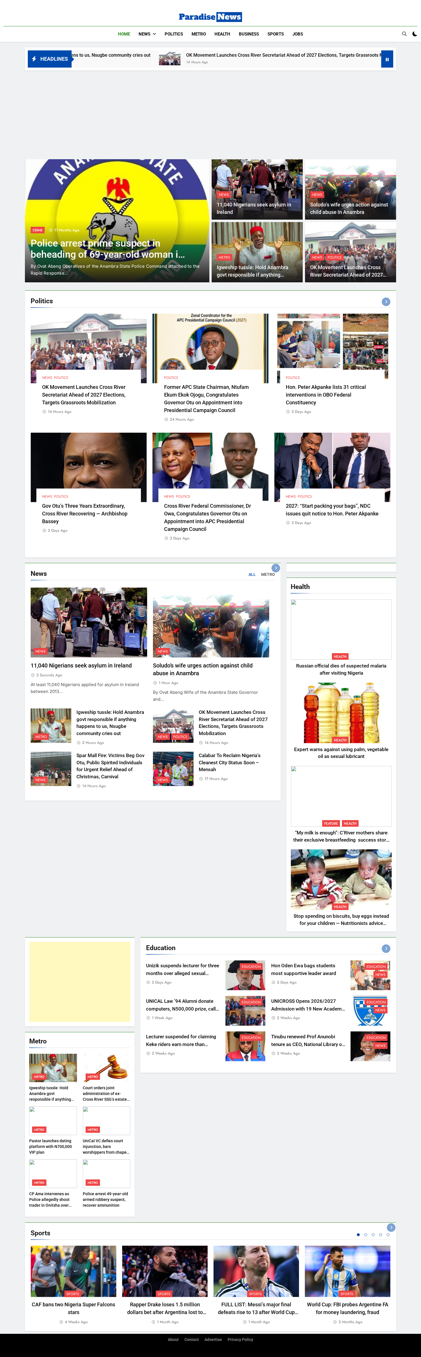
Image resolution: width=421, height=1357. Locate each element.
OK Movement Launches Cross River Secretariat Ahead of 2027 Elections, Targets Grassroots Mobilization (208, 55)
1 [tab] (358, 1234)
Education (251, 966)
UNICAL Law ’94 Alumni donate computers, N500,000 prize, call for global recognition (181, 1008)
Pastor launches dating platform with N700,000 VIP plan (50, 1147)
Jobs (297, 34)
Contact (191, 1339)
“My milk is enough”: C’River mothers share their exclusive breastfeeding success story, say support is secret (341, 840)
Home (124, 34)
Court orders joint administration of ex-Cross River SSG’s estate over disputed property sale (105, 1099)
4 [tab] (380, 1234)
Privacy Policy (240, 1339)
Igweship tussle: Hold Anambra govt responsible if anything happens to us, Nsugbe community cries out (50, 1099)
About (173, 1339)
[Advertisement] (210, 113)
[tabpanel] (73, 1285)
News (144, 34)
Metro (199, 34)
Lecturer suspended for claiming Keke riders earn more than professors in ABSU (181, 1044)
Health (222, 34)
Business (249, 34)
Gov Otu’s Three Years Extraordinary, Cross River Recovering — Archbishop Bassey (84, 513)
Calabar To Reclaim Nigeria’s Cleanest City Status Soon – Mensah (230, 763)
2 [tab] (365, 1234)
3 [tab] (373, 1234)
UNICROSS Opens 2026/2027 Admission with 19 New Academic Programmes (308, 1008)
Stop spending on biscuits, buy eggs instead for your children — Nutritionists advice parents (341, 923)
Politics (174, 34)
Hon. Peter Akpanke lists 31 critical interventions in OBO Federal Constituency (326, 394)
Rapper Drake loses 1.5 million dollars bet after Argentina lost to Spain (165, 1312)
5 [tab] (388, 1234)
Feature (331, 823)
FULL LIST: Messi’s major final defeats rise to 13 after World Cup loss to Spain (256, 1312)
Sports (275, 34)
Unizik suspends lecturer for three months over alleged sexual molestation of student (182, 973)
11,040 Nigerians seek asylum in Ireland (81, 665)
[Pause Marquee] (387, 59)
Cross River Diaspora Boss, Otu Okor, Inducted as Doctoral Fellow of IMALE (103, 254)
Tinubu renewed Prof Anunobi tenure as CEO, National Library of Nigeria (307, 1044)
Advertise (213, 1339)
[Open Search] (404, 33)
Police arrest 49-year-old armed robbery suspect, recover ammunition (105, 1199)
